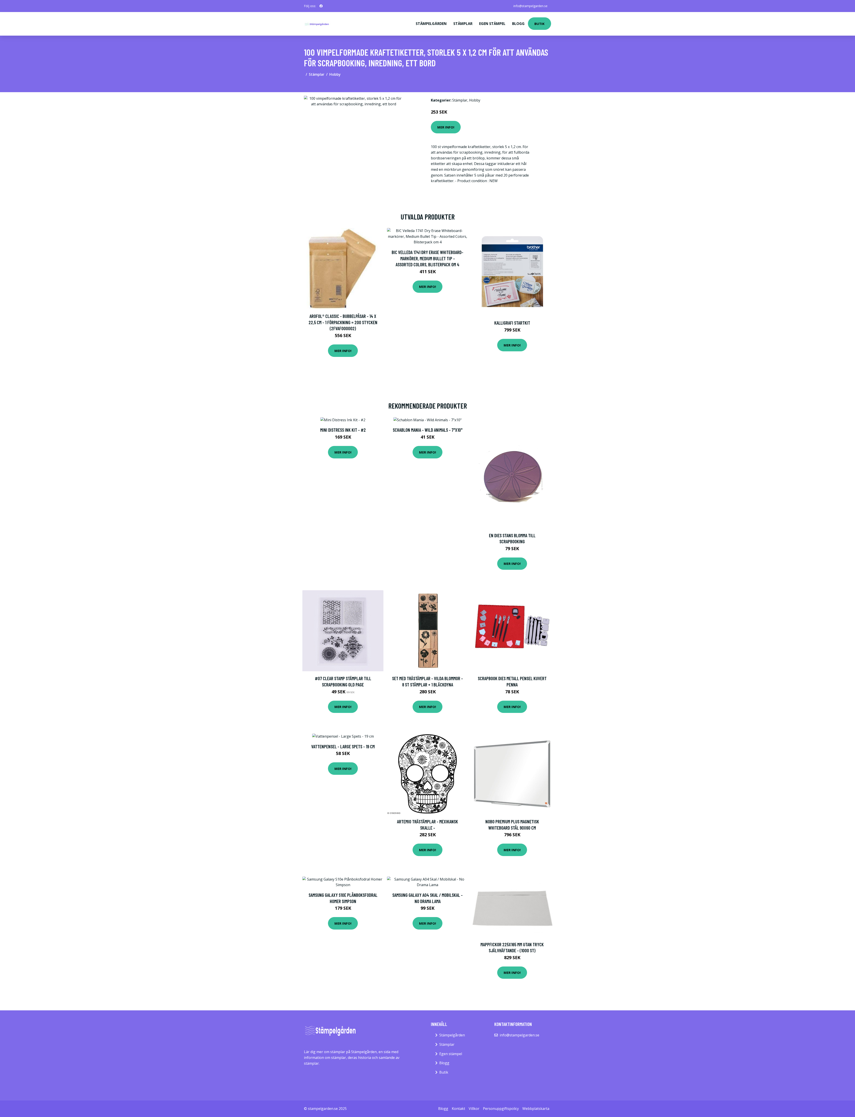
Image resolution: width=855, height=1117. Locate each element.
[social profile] (321, 6)
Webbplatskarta (535, 1108)
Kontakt (458, 1108)
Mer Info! (445, 127)
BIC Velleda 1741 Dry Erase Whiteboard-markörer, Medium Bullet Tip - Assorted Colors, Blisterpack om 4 (427, 258)
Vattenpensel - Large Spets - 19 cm (343, 746)
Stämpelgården (431, 23)
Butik (539, 23)
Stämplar (462, 23)
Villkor (474, 1108)
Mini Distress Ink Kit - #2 (343, 430)
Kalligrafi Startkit (512, 323)
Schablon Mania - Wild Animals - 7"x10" (427, 430)
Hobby (335, 74)
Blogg (518, 23)
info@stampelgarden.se (530, 6)
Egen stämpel (492, 23)
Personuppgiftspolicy (501, 1108)
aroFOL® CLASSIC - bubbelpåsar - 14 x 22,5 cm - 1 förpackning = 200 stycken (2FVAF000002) (343, 322)
